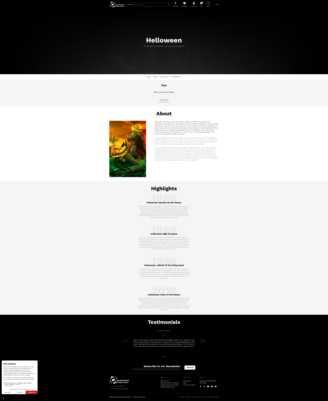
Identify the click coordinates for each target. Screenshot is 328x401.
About (155, 77)
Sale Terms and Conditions (169, 383)
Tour (149, 77)
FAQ (184, 383)
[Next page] (203, 341)
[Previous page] (124, 341)
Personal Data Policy (167, 387)
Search (130, 5)
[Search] (169, 4)
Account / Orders (189, 385)
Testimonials (176, 77)
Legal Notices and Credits (169, 385)
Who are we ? (165, 381)
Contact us (187, 381)
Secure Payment (139, 397)
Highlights (164, 77)
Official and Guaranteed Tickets (120, 397)
